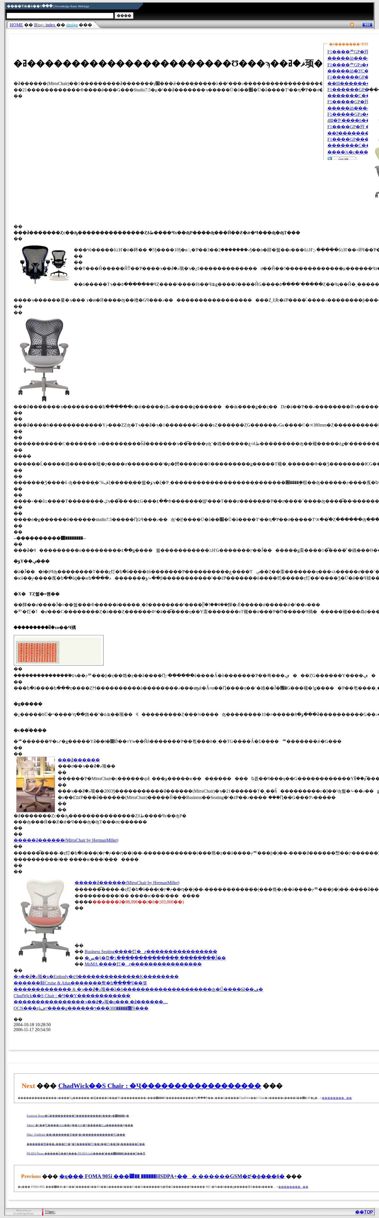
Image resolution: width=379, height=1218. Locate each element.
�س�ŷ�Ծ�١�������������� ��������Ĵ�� (155, 958)
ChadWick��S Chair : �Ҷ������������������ (159, 1085)
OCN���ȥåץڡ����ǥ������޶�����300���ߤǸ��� (81, 1008)
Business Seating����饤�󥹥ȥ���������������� (151, 951)
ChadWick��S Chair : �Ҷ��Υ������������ (72, 995)
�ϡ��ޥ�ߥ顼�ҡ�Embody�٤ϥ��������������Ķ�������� (96, 976)
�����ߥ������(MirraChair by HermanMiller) (66, 840)
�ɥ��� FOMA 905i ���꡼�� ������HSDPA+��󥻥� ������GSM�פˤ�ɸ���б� (172, 1176)
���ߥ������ (79, 760)
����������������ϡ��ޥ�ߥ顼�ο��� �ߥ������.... (91, 1001)
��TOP (364, 1212)
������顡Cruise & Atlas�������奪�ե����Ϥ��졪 (80, 983)
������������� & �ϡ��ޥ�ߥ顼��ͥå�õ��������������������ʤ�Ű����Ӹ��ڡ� (138, 989)
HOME (16, 24)
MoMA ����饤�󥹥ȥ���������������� (143, 964)
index (45, 24)
